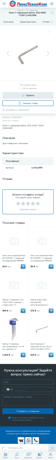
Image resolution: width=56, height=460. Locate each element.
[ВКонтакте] (21, 440)
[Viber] (35, 440)
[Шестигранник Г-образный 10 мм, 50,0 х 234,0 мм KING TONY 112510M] (41, 329)
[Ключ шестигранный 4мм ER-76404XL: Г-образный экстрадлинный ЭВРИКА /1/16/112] (13, 241)
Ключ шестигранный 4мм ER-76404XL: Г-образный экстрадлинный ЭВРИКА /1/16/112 (13, 259)
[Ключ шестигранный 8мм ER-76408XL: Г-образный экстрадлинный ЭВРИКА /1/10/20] (41, 241)
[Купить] (23, 266)
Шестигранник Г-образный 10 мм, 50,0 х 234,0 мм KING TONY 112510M (41, 348)
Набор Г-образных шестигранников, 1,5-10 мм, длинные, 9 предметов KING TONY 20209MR (13, 349)
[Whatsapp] (28, 440)
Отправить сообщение (28, 411)
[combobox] (8, 389)
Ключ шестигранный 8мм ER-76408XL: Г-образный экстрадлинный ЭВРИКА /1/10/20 (41, 259)
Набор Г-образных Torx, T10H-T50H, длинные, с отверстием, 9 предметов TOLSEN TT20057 (13, 305)
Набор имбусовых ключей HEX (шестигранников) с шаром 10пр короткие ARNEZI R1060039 (40, 305)
